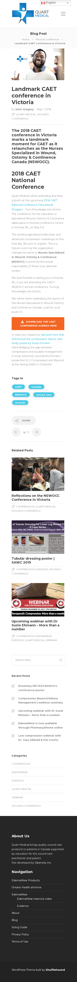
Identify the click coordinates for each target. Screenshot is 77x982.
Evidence (42, 569)
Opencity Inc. (43, 862)
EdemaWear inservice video (34, 898)
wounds (20, 402)
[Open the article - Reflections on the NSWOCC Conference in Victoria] (25, 474)
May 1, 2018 (44, 109)
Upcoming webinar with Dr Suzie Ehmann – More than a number (40, 713)
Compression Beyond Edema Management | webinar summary (40, 700)
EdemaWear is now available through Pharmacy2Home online (40, 725)
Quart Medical (26, 114)
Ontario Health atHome (26, 887)
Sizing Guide (19, 927)
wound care (44, 394)
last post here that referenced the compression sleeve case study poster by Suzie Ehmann (38, 339)
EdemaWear (44, 636)
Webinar (51, 640)
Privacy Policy (20, 934)
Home (25, 39)
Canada (36, 386)
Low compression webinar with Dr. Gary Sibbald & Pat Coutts (39, 738)
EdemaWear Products (26, 880)
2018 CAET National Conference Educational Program (34, 205)
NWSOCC (21, 394)
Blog (15, 920)
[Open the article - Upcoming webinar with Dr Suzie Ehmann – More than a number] (25, 600)
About (15, 913)
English (50, 2)
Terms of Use (20, 941)
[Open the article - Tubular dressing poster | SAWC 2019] (25, 537)
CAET (18, 386)
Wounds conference (47, 39)
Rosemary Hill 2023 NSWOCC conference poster (37, 688)
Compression (25, 506)
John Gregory (24, 109)
